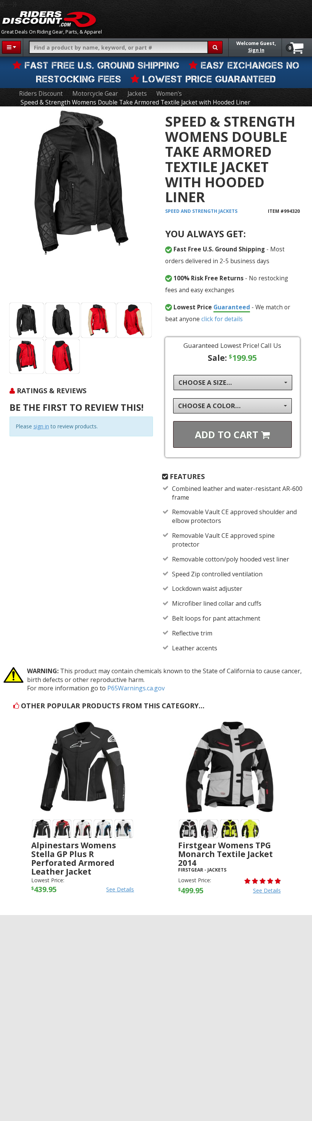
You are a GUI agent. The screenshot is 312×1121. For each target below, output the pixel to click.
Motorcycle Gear (95, 94)
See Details (120, 889)
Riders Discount (41, 94)
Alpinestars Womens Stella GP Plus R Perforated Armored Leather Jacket (73, 858)
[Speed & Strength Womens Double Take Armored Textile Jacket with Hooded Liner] (81, 206)
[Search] (215, 47)
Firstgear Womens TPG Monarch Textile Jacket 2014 (225, 854)
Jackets (137, 94)
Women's (169, 94)
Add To (228, 434)
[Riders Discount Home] (49, 19)
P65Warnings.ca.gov (136, 688)
